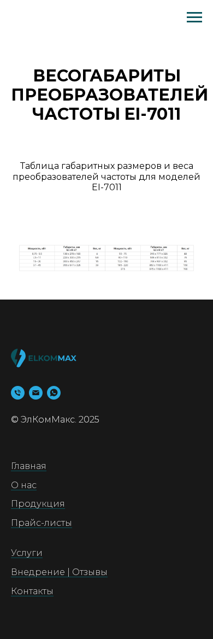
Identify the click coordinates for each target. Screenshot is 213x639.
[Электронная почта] (36, 393)
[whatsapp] (54, 393)
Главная (28, 466)
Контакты (32, 591)
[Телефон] (18, 393)
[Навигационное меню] (194, 17)
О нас (24, 485)
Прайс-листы (41, 523)
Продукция (38, 504)
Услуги (27, 553)
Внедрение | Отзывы (59, 572)
